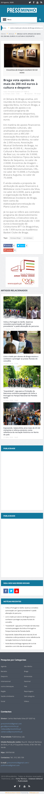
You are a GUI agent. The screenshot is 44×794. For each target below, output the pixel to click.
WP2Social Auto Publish (12, 793)
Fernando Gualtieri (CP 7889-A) (18, 92)
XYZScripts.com (34, 793)
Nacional (27, 681)
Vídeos (26, 701)
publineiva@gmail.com (10, 765)
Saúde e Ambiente (7, 696)
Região (3, 691)
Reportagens (28, 691)
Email (39, 94)
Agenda (3, 666)
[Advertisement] (22, 481)
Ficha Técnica (21, 779)
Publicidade (23, 781)
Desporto (4, 676)
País (25, 686)
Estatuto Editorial (36, 779)
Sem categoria (29, 696)
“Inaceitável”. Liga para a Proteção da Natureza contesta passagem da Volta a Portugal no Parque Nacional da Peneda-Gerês (20, 394)
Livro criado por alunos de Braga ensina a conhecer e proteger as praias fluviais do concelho (20, 358)
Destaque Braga (15, 238)
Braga (26, 671)
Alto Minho (28, 666)
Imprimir (30, 94)
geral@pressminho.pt (10, 726)
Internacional (6, 681)
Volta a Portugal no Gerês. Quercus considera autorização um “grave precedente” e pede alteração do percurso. (21, 324)
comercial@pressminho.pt (11, 732)
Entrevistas (28, 676)
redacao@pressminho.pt (11, 729)
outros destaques (7, 686)
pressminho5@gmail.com (11, 723)
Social (3, 701)
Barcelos (4, 671)
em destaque (28, 238)
